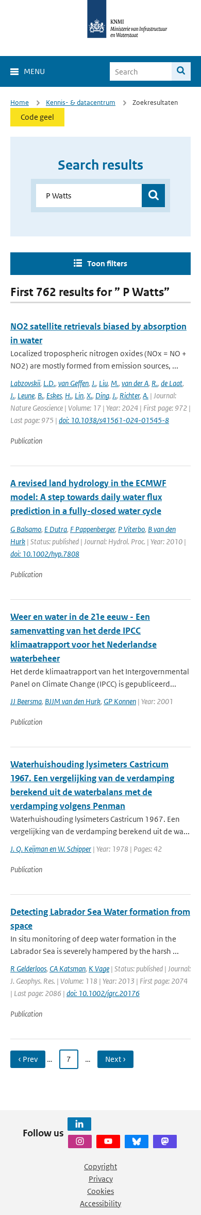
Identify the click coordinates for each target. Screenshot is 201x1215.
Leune (26, 395)
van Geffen (73, 383)
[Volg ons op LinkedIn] (79, 1124)
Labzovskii (25, 383)
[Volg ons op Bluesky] (136, 1141)
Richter (130, 395)
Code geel (37, 117)
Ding (102, 395)
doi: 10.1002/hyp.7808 (44, 554)
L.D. (49, 383)
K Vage (99, 968)
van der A (135, 383)
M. (115, 383)
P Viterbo (131, 529)
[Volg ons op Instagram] (80, 1141)
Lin (79, 395)
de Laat (171, 383)
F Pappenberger (92, 529)
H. (68, 395)
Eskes (54, 395)
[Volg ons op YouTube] (108, 1141)
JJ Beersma (26, 701)
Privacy (101, 1179)
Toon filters (107, 263)
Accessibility (100, 1203)
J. (94, 383)
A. (145, 395)
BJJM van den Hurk (72, 701)
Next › (115, 1059)
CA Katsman (67, 968)
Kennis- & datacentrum (80, 102)
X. (89, 395)
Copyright (100, 1166)
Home (19, 102)
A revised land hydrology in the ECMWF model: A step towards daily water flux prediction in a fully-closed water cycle (88, 497)
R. (155, 383)
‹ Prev (28, 1059)
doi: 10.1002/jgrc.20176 (103, 993)
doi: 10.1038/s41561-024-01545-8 (114, 420)
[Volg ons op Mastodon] (165, 1141)
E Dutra (55, 529)
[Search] (181, 71)
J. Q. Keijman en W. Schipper (50, 849)
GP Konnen (120, 701)
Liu (103, 383)
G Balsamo (25, 529)
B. (40, 395)
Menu (34, 71)
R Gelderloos (28, 968)
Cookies (100, 1191)
